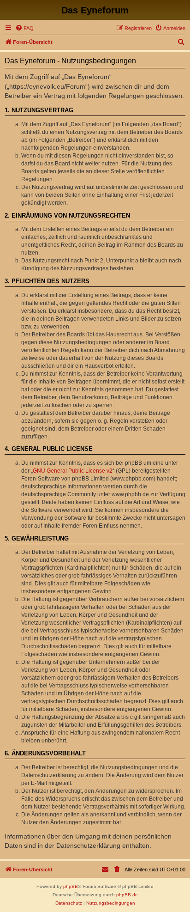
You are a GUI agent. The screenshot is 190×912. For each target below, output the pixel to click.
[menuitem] (24, 28)
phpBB (70, 886)
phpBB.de (127, 894)
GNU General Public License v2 (73, 471)
